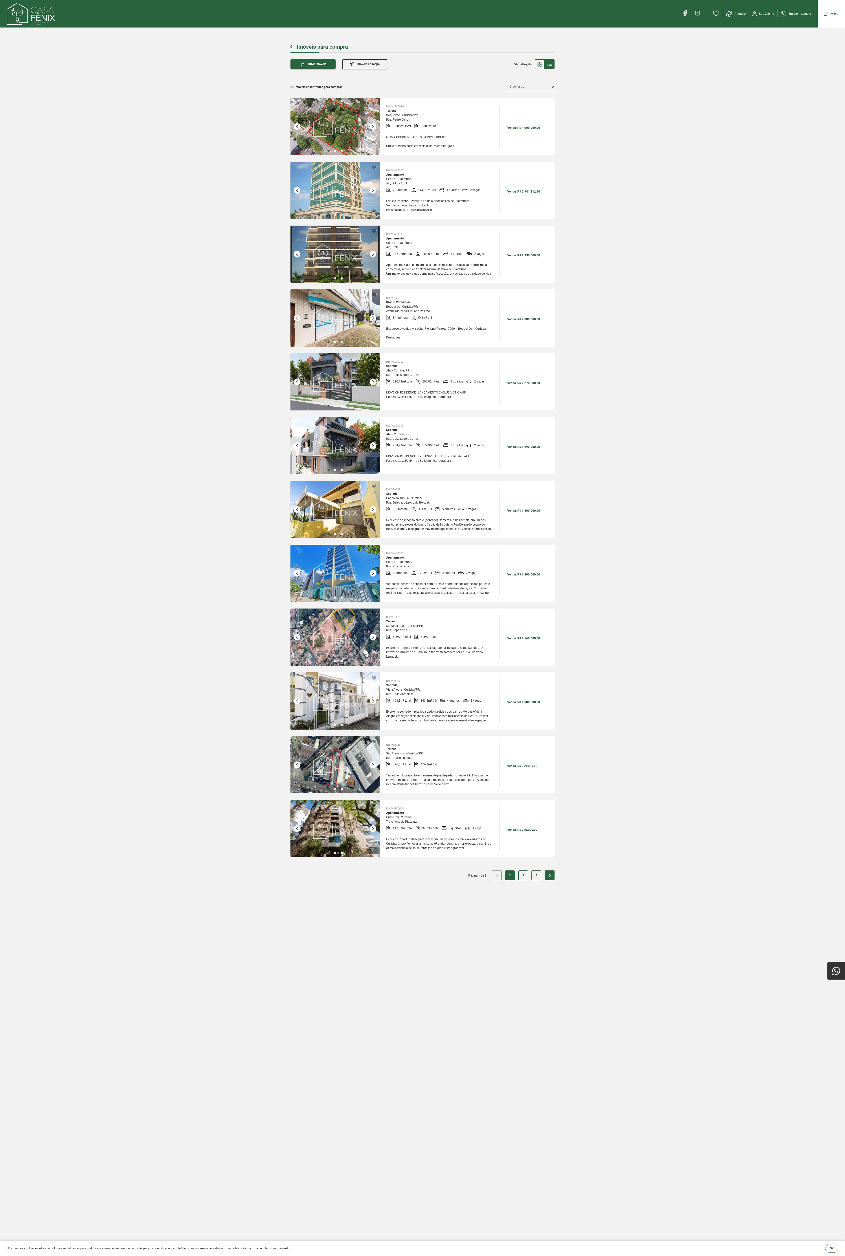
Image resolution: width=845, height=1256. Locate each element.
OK (832, 1248)
